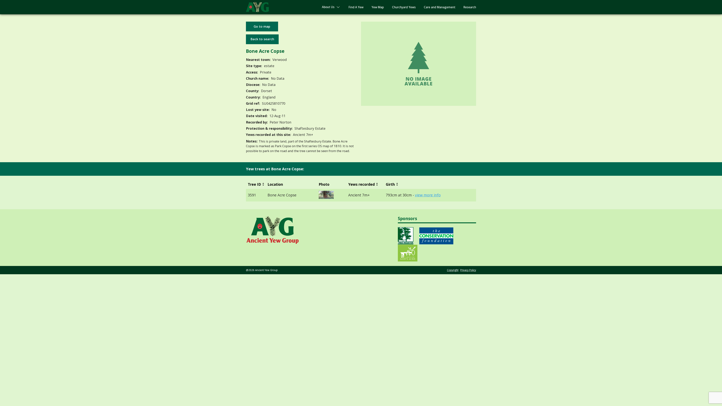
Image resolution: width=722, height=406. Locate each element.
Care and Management (439, 7)
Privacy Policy (468, 270)
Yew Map (378, 7)
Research (469, 7)
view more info (428, 195)
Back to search (262, 39)
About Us (328, 7)
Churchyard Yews (404, 7)
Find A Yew (356, 7)
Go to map (262, 26)
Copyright (452, 270)
